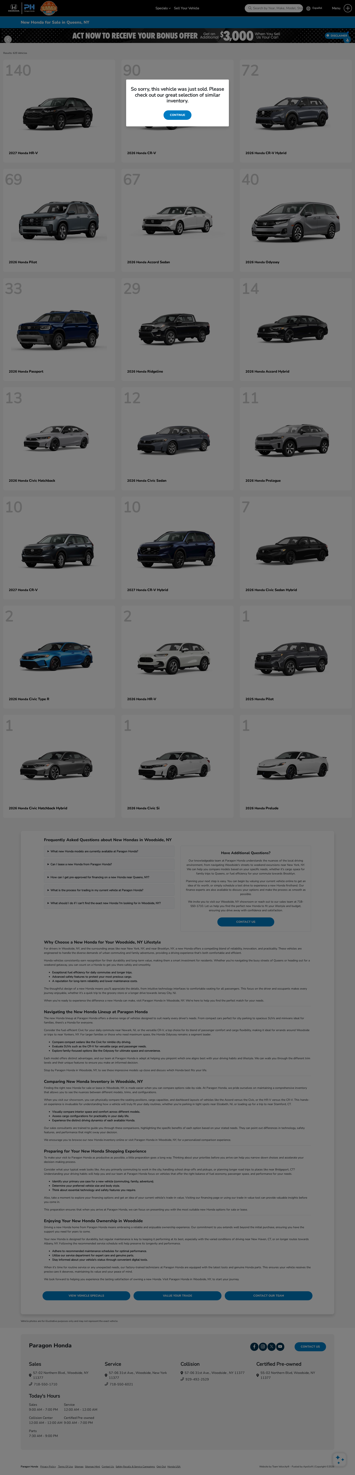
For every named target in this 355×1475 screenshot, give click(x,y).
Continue (177, 115)
